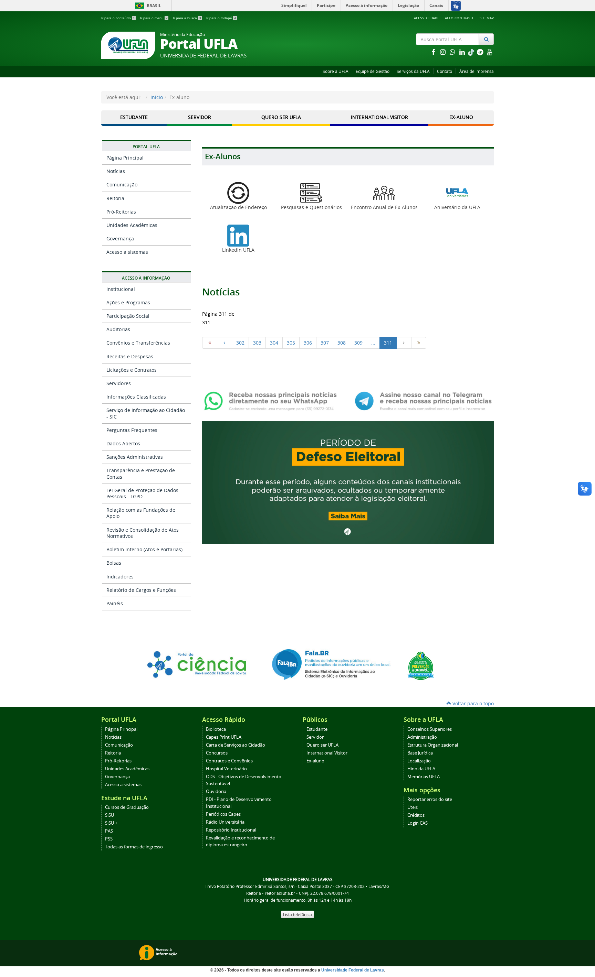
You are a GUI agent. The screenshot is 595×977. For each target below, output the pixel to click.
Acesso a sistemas (127, 252)
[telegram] (481, 51)
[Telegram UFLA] (423, 400)
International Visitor (379, 117)
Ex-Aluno (461, 117)
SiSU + (111, 823)
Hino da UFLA (421, 769)
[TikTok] (472, 51)
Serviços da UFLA (413, 71)
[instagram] (443, 51)
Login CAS (417, 823)
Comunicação (121, 184)
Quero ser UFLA (281, 117)
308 (341, 342)
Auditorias (118, 329)
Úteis (412, 807)
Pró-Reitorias (121, 211)
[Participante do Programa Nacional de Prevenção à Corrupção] (421, 665)
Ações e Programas (128, 302)
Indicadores (120, 576)
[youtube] (490, 51)
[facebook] (434, 51)
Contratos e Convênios (229, 761)
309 (358, 342)
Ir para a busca (187, 18)
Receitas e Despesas (129, 356)
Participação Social (127, 316)
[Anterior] (224, 343)
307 (325, 342)
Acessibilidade (426, 17)
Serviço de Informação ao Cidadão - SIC (145, 413)
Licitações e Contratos (131, 370)
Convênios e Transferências (138, 342)
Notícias (115, 171)
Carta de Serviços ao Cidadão (235, 745)
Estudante (134, 117)
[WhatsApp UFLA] (272, 400)
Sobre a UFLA (335, 71)
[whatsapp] (453, 51)
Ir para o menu (154, 18)
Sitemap (487, 17)
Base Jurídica (420, 753)
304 (274, 342)
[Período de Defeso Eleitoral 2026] (348, 482)
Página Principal (125, 157)
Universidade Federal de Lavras (352, 970)
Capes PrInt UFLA (223, 737)
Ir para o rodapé (221, 18)
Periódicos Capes (223, 814)
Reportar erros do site (429, 799)
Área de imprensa (476, 71)
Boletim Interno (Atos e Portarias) (144, 549)
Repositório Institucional (231, 830)
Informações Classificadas (136, 396)
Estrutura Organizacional (432, 745)
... (373, 342)
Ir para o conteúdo (118, 18)
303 (257, 342)
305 (291, 342)
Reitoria (115, 198)
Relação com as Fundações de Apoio (140, 513)
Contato (444, 71)
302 (240, 342)
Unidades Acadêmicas (131, 225)
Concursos (217, 753)
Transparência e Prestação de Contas (140, 473)
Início (156, 97)
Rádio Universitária (225, 822)
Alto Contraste (459, 17)
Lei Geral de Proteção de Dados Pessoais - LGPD (142, 493)
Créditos (416, 815)
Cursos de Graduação (127, 807)
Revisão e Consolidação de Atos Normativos (142, 533)
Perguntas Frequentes (131, 430)
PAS (109, 831)
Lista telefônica (297, 914)
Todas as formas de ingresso (134, 847)
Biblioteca (216, 729)
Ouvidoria (216, 791)
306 (308, 342)
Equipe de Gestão (372, 71)
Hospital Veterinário (226, 769)
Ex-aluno (315, 761)
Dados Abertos (123, 443)
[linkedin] (463, 51)
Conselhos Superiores (429, 729)
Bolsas (113, 563)
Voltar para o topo (472, 703)
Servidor (199, 117)
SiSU (109, 815)
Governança (120, 238)
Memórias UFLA (423, 777)
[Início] (209, 343)
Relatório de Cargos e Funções (141, 590)
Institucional (120, 289)
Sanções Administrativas (134, 457)
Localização (419, 761)
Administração (422, 737)
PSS (109, 839)
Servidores (118, 383)
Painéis (114, 603)
